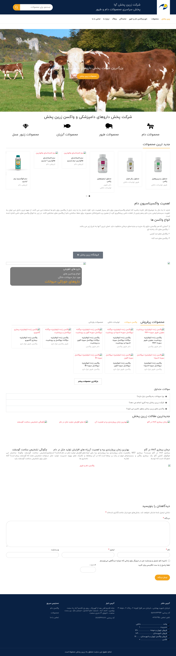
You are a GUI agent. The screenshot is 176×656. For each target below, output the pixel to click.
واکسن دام (54, 608)
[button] (88, 396)
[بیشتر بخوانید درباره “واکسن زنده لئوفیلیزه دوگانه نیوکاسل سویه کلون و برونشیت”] (75, 332)
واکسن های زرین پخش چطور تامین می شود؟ (145, 409)
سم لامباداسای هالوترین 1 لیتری (48, 159)
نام (168, 549)
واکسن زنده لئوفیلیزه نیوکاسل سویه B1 (90, 364)
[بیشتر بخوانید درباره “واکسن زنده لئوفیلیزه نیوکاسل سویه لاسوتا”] (138, 358)
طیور (165, 185)
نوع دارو (54, 344)
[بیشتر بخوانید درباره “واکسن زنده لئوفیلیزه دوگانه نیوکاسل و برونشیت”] (44, 332)
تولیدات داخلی (157, 185)
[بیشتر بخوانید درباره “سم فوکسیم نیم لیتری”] (8, 156)
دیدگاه (166, 518)
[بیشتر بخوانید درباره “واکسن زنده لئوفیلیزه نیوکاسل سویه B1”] (75, 358)
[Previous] (172, 70)
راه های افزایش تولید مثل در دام (70, 449)
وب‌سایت (55, 549)
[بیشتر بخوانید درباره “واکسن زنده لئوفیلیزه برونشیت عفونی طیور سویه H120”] (138, 332)
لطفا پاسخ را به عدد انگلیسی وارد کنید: (154, 565)
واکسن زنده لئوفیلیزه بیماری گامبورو (28, 339)
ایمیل (111, 549)
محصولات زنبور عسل (25, 135)
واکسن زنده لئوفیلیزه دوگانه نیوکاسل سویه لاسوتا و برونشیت (121, 340)
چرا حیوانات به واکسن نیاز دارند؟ (150, 396)
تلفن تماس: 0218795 (161, 617)
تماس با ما (54, 617)
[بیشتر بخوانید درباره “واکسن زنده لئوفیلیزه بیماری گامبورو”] (13, 332)
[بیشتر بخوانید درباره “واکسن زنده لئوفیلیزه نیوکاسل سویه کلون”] (107, 358)
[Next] (3, 70)
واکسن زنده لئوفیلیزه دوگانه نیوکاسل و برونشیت (57, 339)
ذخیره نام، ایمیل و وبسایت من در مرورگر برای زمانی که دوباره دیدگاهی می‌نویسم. (133, 560)
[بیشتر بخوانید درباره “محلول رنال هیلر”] (120, 156)
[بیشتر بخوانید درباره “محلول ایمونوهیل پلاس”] (92, 156)
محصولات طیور (109, 135)
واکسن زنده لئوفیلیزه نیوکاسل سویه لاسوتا (153, 364)
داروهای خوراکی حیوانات (62, 281)
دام (110, 185)
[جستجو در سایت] (16, 7)
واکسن (150, 346)
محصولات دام (150, 135)
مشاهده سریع (148, 162)
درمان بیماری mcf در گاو (157, 449)
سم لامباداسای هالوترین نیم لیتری (75, 159)
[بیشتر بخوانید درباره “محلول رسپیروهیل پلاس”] (148, 156)
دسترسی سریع (53, 603)
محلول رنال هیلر (132, 178)
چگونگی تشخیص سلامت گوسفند (29, 449)
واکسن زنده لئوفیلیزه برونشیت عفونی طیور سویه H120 (153, 340)
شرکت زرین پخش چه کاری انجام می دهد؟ (146, 402)
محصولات (55, 613)
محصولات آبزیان (67, 135)
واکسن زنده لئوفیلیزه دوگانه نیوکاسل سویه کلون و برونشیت (88, 340)
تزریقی (80, 164)
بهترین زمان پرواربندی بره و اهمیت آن (108, 449)
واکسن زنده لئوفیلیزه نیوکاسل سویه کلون (121, 364)
